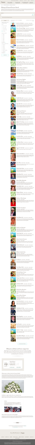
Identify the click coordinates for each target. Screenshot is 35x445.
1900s (3, 34)
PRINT (28, 0)
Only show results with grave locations (7, 17)
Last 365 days (5, 29)
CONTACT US (21, 0)
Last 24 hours (5, 25)
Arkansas (4, 48)
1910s (3, 35)
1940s (3, 39)
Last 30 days (5, 28)
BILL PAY (25, 0)
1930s (3, 38)
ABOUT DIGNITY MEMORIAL (14, 0)
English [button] (32, 0)
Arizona (4, 47)
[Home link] (3, 2)
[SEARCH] (32, 14)
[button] (10, 2)
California (4, 51)
